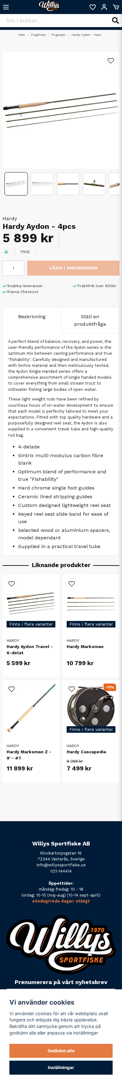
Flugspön (58, 34)
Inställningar (61, 1067)
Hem (21, 34)
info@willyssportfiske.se (61, 865)
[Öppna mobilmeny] (6, 7)
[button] (110, 60)
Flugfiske (38, 34)
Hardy (10, 218)
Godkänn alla (61, 1050)
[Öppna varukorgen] (116, 7)
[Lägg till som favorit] (92, 7)
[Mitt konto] (104, 7)
